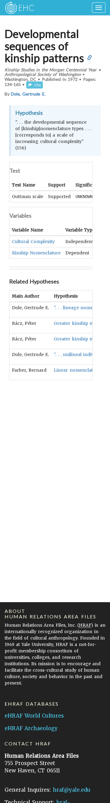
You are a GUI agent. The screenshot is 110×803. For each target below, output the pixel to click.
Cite (36, 85)
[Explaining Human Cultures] (17, 7)
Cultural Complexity (33, 241)
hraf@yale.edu (71, 789)
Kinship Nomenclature (36, 253)
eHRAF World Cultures (34, 715)
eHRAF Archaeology (31, 728)
